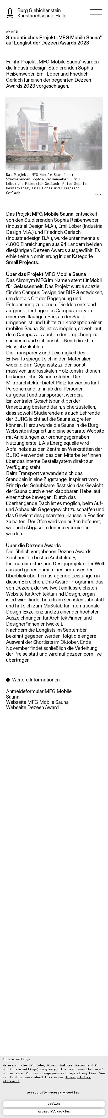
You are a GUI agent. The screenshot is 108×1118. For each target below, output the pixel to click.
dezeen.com (80, 654)
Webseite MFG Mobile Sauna (37, 702)
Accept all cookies (54, 1111)
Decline (54, 1103)
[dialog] (54, 1087)
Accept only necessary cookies (53, 1092)
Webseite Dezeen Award (32, 707)
